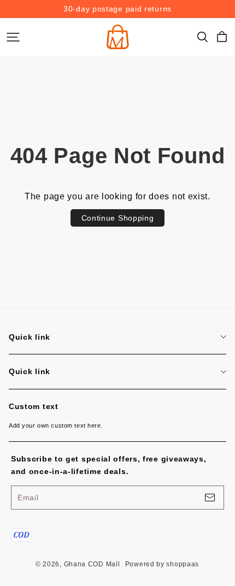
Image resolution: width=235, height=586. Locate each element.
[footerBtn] (210, 498)
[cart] (222, 37)
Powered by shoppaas (162, 564)
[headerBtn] (13, 37)
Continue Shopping (117, 218)
